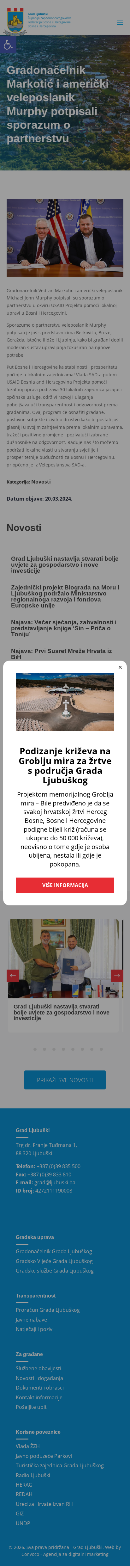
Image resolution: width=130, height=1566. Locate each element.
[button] (120, 667)
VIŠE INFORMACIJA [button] (65, 885)
